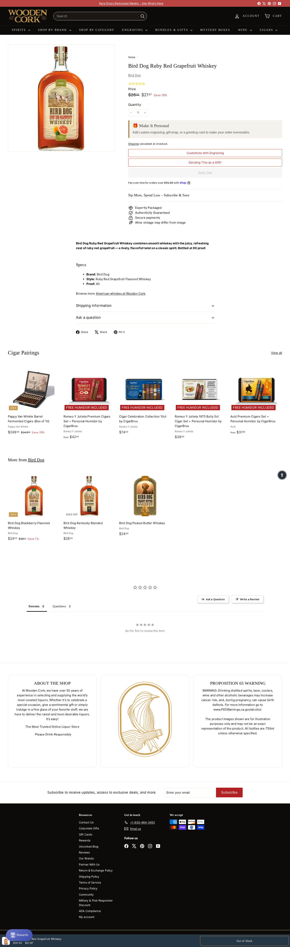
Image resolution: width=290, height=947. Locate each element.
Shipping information (94, 305)
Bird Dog (134, 75)
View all (276, 353)
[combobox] (100, 16)
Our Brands (86, 858)
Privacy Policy (88, 888)
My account (86, 917)
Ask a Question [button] (215, 599)
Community (86, 894)
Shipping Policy (89, 876)
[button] (282, 475)
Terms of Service (90, 882)
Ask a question (88, 317)
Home (132, 57)
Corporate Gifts (89, 828)
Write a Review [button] (249, 599)
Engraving (133, 29)
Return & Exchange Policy (96, 870)
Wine (243, 29)
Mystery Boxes (215, 29)
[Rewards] (19, 935)
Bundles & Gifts (172, 29)
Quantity (134, 105)
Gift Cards (85, 834)
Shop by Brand (53, 29)
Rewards (84, 840)
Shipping (133, 143)
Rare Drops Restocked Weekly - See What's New (131, 3)
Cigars (267, 29)
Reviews (84, 852)
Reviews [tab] (34, 606)
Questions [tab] (59, 606)
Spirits (19, 29)
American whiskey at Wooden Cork (120, 293)
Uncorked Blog (88, 846)
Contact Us (86, 822)
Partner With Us (89, 864)
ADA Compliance (90, 911)
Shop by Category (96, 29)
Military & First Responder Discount (96, 902)
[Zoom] (61, 98)
